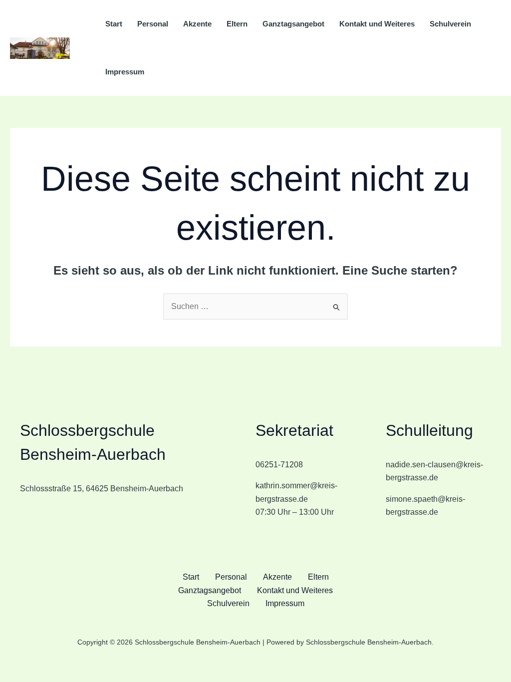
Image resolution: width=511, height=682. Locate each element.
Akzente (197, 23)
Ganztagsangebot (293, 23)
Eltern (237, 23)
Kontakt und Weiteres (377, 23)
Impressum (124, 71)
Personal (152, 23)
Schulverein (450, 23)
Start (113, 23)
